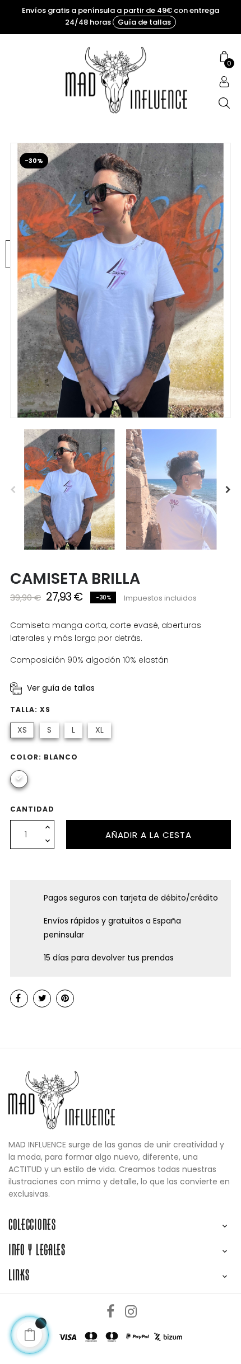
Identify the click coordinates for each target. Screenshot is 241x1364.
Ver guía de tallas (61, 687)
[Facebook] (110, 1312)
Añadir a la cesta (148, 835)
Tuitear (42, 998)
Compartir (19, 998)
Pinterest (65, 998)
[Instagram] (131, 1312)
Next (228, 489)
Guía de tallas (144, 22)
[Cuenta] (224, 82)
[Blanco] (19, 779)
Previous (12, 489)
